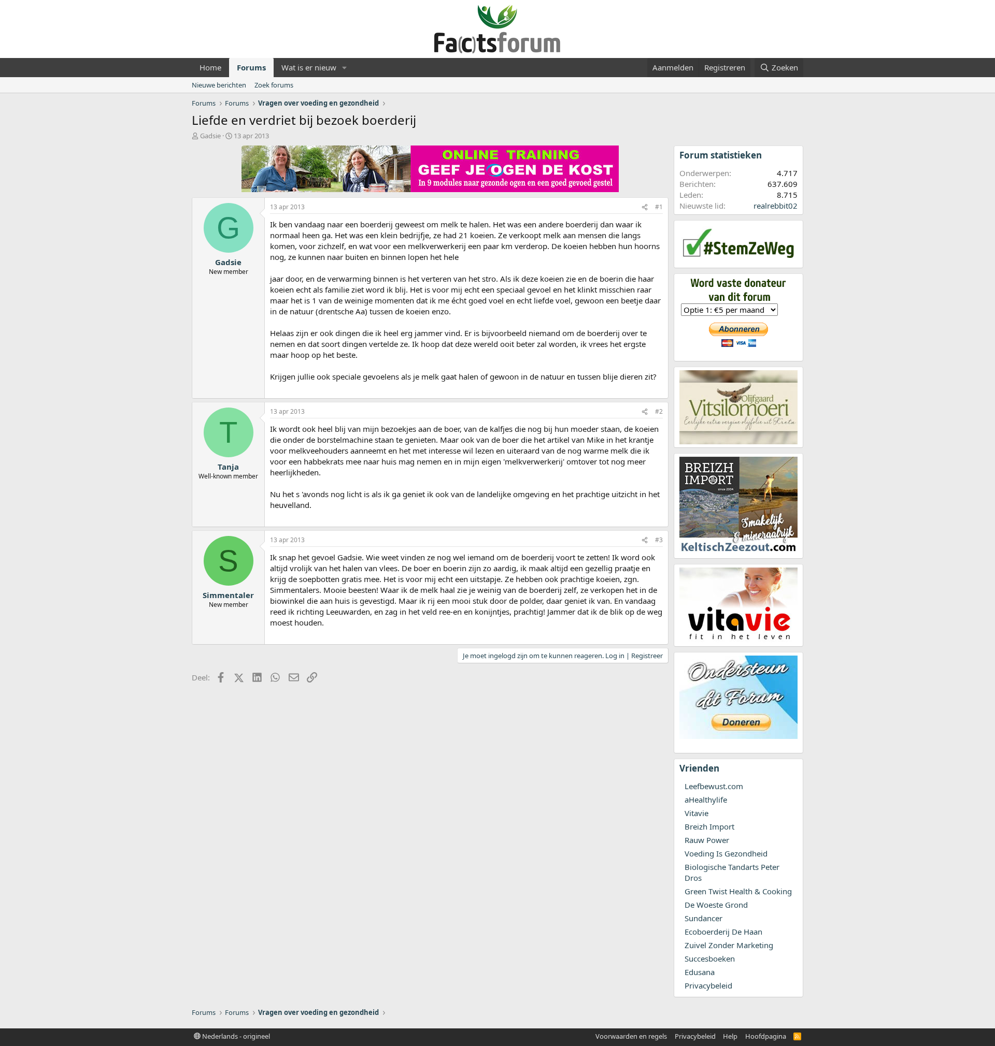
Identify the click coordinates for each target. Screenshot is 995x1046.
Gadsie (210, 135)
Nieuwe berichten (219, 85)
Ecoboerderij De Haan (723, 931)
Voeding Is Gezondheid (726, 853)
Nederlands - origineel (235, 1036)
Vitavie (696, 813)
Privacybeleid (708, 985)
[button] (344, 67)
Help (730, 1036)
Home (210, 67)
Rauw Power (707, 840)
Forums (251, 67)
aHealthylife (706, 799)
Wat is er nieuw (308, 67)
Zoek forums (273, 85)
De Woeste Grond (716, 904)
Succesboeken (710, 958)
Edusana (700, 972)
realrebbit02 (776, 205)
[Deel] (644, 207)
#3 (659, 539)
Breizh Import (709, 826)
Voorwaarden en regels (631, 1036)
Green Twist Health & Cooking (738, 891)
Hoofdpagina (765, 1036)
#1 (659, 206)
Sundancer (703, 918)
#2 (659, 411)
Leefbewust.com (714, 786)
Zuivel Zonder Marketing (729, 945)
